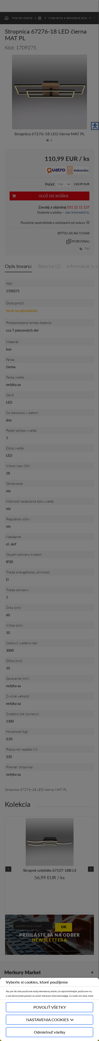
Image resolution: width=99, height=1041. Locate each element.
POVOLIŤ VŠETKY (49, 1007)
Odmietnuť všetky (49, 1032)
